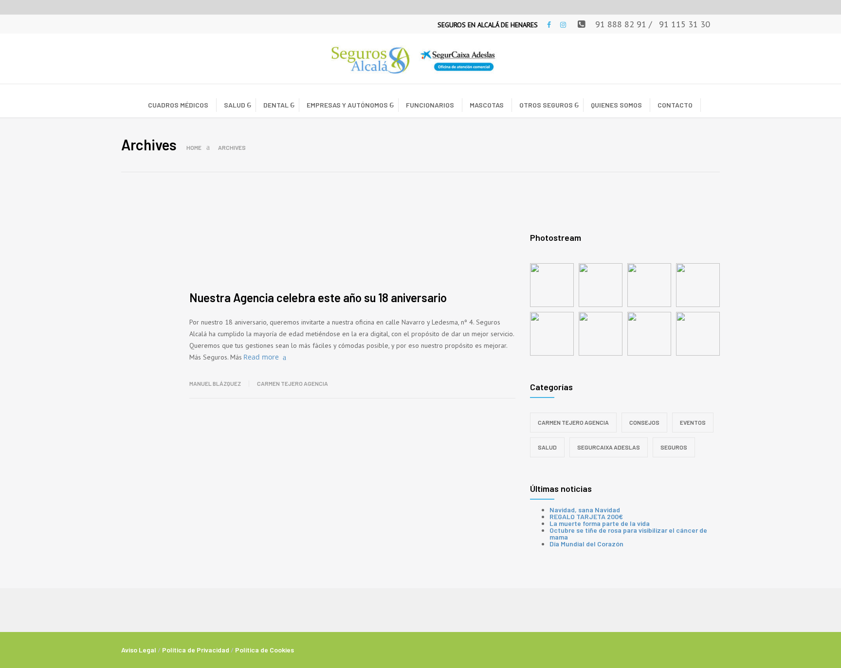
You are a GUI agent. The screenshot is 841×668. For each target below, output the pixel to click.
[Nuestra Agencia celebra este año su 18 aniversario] (352, 242)
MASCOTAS (487, 105)
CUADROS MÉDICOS (178, 105)
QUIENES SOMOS (616, 105)
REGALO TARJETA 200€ (586, 516)
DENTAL (276, 105)
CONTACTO (675, 105)
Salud (547, 447)
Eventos (693, 422)
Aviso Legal (138, 650)
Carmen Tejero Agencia (292, 383)
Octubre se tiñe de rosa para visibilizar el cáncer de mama (628, 533)
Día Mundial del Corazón (586, 544)
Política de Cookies (264, 650)
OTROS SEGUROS (546, 105)
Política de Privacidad (195, 650)
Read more (261, 356)
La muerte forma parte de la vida (599, 523)
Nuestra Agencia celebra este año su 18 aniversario (318, 297)
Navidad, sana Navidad (584, 510)
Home (193, 147)
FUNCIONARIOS (430, 105)
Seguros (673, 447)
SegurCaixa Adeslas (608, 447)
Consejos (644, 422)
